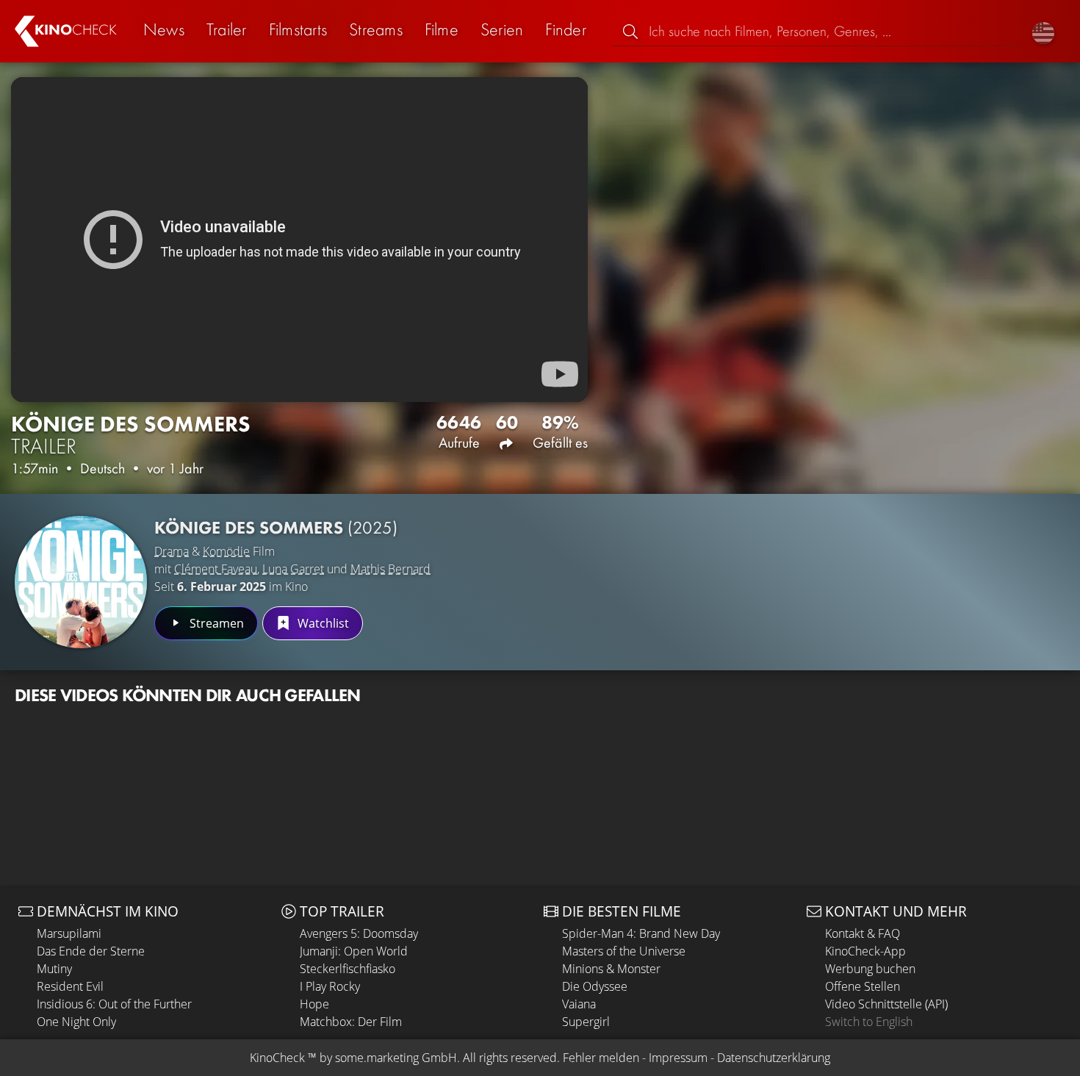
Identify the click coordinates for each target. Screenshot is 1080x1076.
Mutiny (54, 968)
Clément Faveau (215, 569)
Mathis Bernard (390, 569)
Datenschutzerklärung (773, 1058)
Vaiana (579, 1004)
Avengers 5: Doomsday (359, 933)
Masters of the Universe (623, 951)
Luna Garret (293, 569)
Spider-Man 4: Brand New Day (641, 933)
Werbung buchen (870, 968)
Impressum (678, 1058)
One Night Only (76, 1021)
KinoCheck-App (865, 951)
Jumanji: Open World (354, 951)
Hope (314, 1004)
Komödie (226, 551)
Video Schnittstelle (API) (886, 1004)
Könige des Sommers (275, 527)
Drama (171, 551)
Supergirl (586, 1021)
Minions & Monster (611, 968)
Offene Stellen (862, 986)
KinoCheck (277, 1058)
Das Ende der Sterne (91, 951)
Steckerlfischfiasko (347, 968)
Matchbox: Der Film (351, 1021)
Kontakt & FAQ (862, 933)
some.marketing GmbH (396, 1058)
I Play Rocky (330, 986)
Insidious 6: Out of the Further (114, 1004)
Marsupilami (69, 933)
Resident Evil (70, 986)
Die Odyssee (594, 986)
